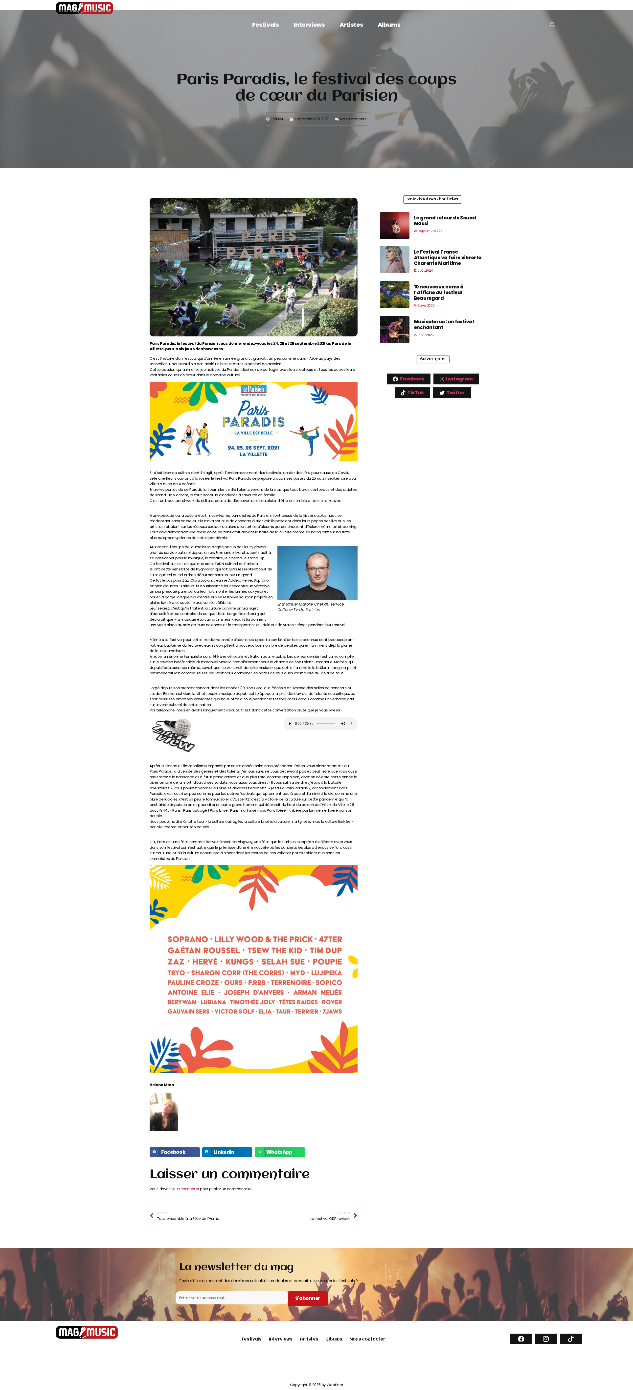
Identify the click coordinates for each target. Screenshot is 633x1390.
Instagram (459, 379)
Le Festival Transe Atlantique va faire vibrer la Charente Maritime (448, 258)
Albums (389, 25)
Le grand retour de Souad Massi (445, 220)
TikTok (415, 392)
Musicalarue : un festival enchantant (444, 324)
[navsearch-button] (553, 25)
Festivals (265, 25)
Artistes (351, 25)
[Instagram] (546, 1339)
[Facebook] (521, 1339)
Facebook (411, 379)
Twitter (455, 392)
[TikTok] (571, 1339)
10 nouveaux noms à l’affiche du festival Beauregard (439, 292)
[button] (175, 1152)
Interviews (309, 25)
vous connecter (185, 1188)
